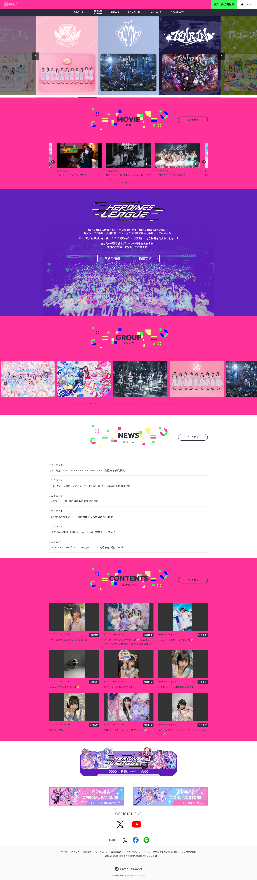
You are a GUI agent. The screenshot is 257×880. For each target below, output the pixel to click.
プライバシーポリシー (137, 852)
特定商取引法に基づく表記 (165, 852)
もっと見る (192, 120)
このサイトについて (70, 852)
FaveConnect (140, 875)
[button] (46, 97)
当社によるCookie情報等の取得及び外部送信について (129, 855)
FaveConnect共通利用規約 (108, 852)
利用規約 (87, 852)
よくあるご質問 (189, 852)
